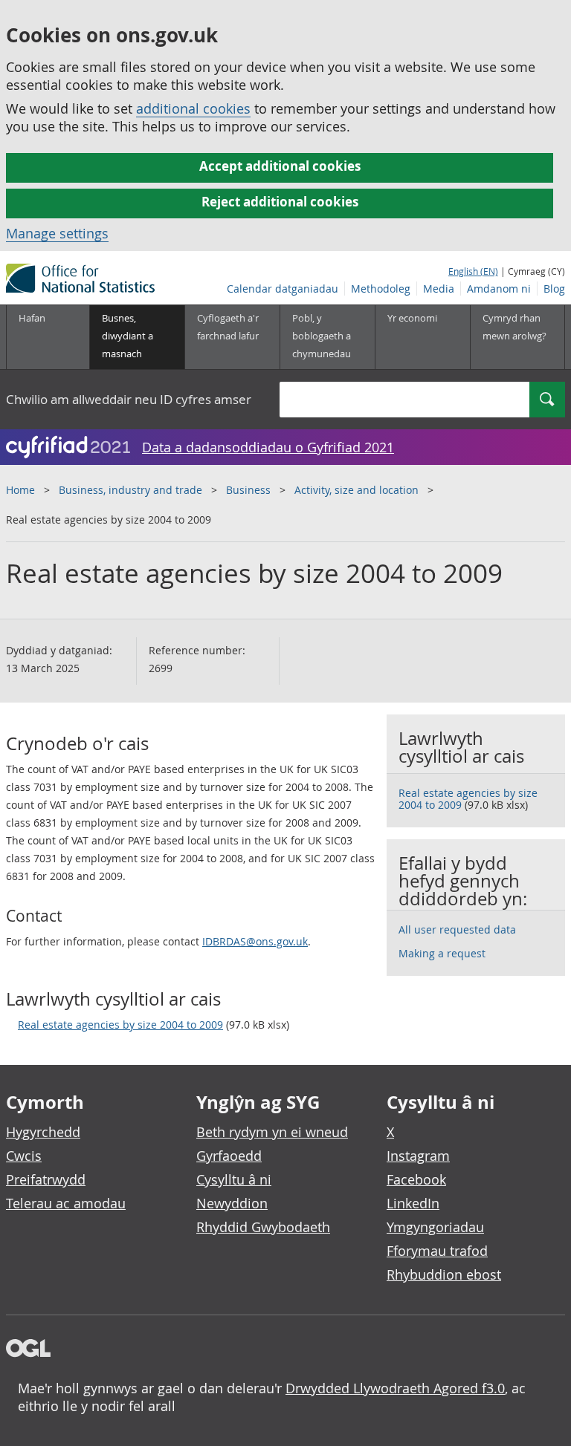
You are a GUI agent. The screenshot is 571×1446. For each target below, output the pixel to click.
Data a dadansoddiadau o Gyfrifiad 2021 (268, 447)
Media (438, 288)
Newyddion (232, 1203)
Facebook (416, 1179)
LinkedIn (413, 1203)
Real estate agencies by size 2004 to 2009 (120, 1024)
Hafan (32, 318)
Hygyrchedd (43, 1132)
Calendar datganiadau (282, 288)
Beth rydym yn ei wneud (272, 1132)
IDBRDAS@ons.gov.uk (255, 941)
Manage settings (57, 233)
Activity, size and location (356, 490)
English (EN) (473, 271)
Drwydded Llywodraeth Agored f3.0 (395, 1388)
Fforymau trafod (437, 1251)
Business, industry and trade (130, 490)
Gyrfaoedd (229, 1156)
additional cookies (193, 108)
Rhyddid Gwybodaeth (263, 1227)
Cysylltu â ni (233, 1179)
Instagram (418, 1156)
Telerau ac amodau (66, 1203)
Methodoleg (380, 288)
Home (20, 490)
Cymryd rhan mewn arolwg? (514, 326)
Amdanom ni (499, 288)
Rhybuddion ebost (444, 1274)
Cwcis (24, 1156)
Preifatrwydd (46, 1179)
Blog (554, 288)
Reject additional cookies (279, 201)
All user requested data (457, 929)
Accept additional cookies (280, 166)
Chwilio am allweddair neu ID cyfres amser (128, 399)
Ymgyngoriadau (435, 1227)
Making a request (442, 953)
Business (248, 490)
